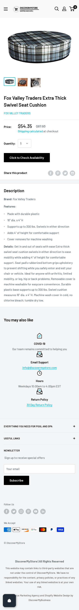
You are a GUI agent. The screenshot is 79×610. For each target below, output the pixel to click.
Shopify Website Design (58, 595)
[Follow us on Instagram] (21, 511)
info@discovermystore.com (39, 367)
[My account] (64, 9)
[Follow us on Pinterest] (28, 511)
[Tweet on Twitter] (65, 173)
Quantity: (10, 143)
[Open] (9, 600)
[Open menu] (6, 9)
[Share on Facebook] (50, 173)
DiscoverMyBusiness (39, 600)
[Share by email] (72, 173)
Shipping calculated (30, 131)
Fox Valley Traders (17, 113)
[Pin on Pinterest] (58, 173)
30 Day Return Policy (39, 405)
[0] (72, 9)
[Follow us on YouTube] (35, 511)
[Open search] (57, 9)
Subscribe (16, 480)
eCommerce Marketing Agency (23, 595)
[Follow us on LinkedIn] (43, 511)
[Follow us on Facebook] (6, 511)
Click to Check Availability (27, 157)
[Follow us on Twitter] (13, 511)
